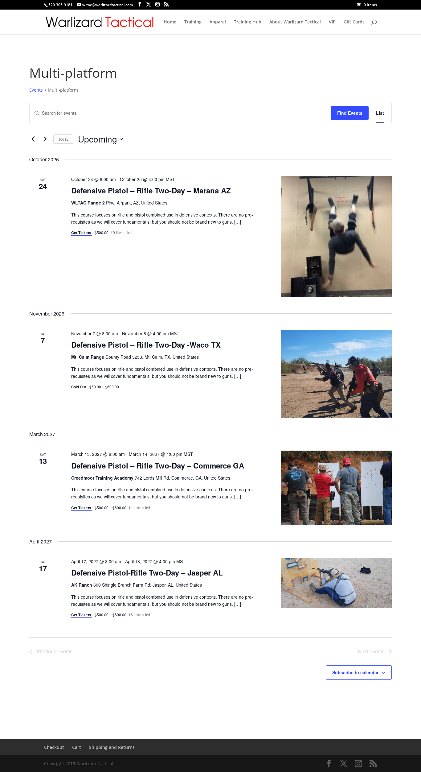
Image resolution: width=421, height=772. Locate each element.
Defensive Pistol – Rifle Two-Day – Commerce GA (157, 465)
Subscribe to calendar (355, 672)
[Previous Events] (33, 139)
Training (193, 22)
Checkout (54, 747)
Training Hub (247, 22)
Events (36, 90)
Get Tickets (81, 232)
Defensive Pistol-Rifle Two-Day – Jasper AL (147, 572)
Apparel (218, 22)
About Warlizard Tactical (295, 22)
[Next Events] (45, 139)
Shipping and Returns (112, 747)
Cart (76, 747)
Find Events (349, 113)
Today (63, 139)
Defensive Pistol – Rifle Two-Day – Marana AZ (151, 190)
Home (170, 22)
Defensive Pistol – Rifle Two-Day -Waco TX (146, 344)
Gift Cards (354, 22)
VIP (332, 22)
